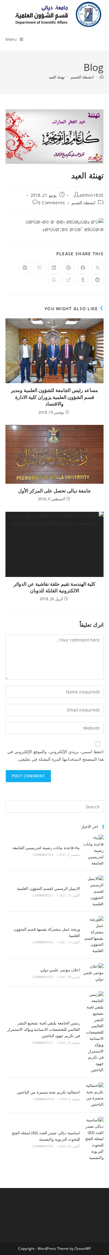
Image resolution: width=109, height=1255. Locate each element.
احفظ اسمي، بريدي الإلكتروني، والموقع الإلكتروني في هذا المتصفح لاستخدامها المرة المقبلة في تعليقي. (55, 755)
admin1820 (91, 195)
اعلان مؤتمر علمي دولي (60, 970)
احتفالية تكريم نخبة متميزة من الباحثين (48, 1092)
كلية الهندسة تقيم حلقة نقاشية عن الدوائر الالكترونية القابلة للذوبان (54, 587)
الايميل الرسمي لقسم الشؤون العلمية (48, 888)
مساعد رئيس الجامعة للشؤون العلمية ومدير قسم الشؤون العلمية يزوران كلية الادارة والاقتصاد (54, 397)
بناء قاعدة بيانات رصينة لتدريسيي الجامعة (46, 847)
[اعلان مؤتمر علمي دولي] (93, 972)
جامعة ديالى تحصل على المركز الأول (54, 490)
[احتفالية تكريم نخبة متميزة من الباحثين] (93, 1094)
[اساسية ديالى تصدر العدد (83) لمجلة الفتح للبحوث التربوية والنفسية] (93, 1139)
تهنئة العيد (57, 77)
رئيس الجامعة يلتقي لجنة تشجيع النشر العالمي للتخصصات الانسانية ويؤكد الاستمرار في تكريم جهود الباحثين (43, 1029)
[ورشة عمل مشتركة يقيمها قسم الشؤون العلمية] (93, 935)
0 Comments (51, 202)
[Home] (102, 77)
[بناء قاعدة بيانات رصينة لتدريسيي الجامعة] (93, 850)
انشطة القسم (83, 202)
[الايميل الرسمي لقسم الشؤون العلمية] (93, 891)
